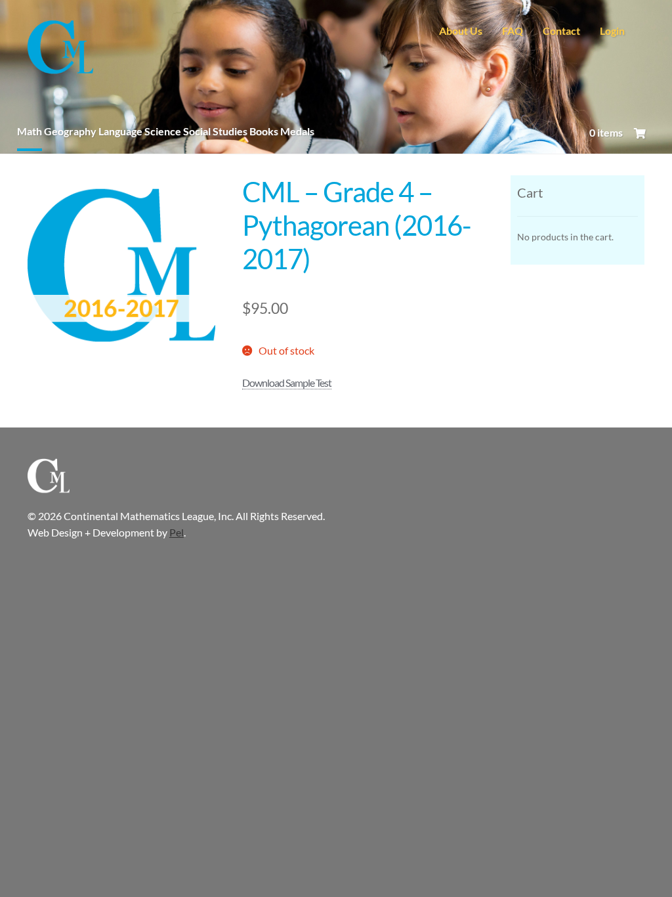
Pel (176, 532)
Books (263, 131)
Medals (297, 131)
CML (60, 48)
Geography (70, 131)
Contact (561, 31)
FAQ (512, 31)
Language (120, 131)
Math (29, 131)
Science (162, 131)
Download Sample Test (286, 382)
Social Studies (215, 131)
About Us (460, 31)
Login (612, 31)
